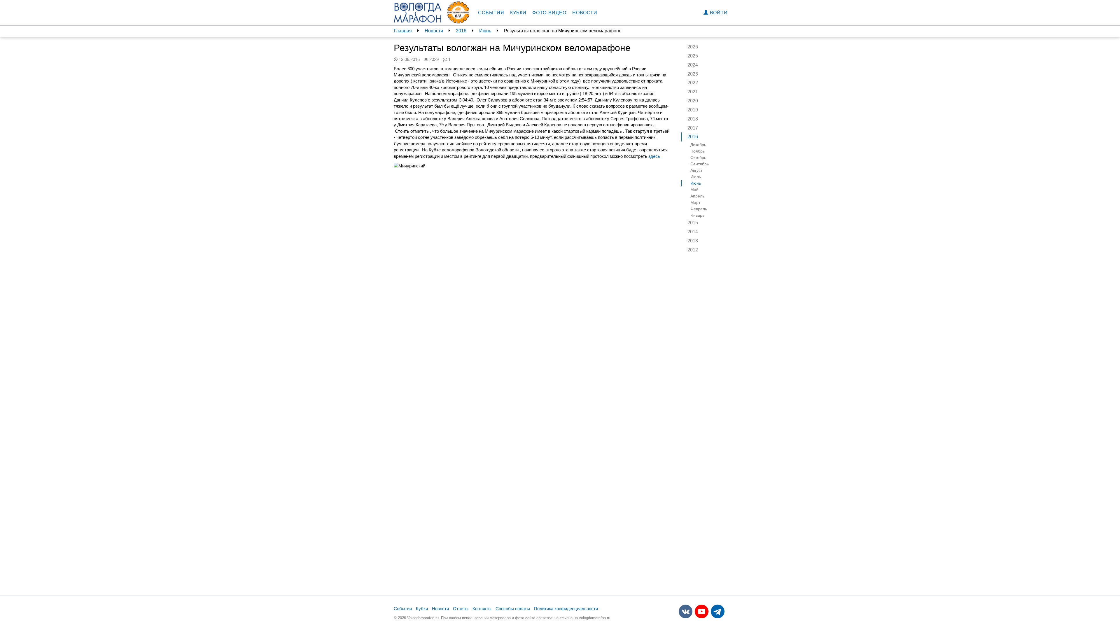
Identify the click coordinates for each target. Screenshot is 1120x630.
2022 (692, 82)
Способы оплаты (513, 608)
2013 (692, 240)
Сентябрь (699, 164)
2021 (692, 91)
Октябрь (698, 157)
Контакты (482, 608)
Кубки (518, 12)
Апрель (697, 196)
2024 (692, 64)
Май (694, 189)
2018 (692, 118)
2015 (692, 222)
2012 (692, 249)
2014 (692, 231)
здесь (654, 156)
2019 (692, 109)
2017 (692, 127)
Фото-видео (549, 12)
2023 (692, 73)
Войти (718, 12)
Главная (403, 30)
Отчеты (460, 608)
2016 (461, 30)
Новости (584, 12)
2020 (692, 100)
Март (695, 202)
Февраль (698, 208)
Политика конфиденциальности (566, 608)
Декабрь (698, 144)
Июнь (485, 30)
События (491, 12)
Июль (695, 176)
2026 (692, 46)
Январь (697, 215)
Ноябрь (697, 151)
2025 (692, 55)
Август (696, 170)
